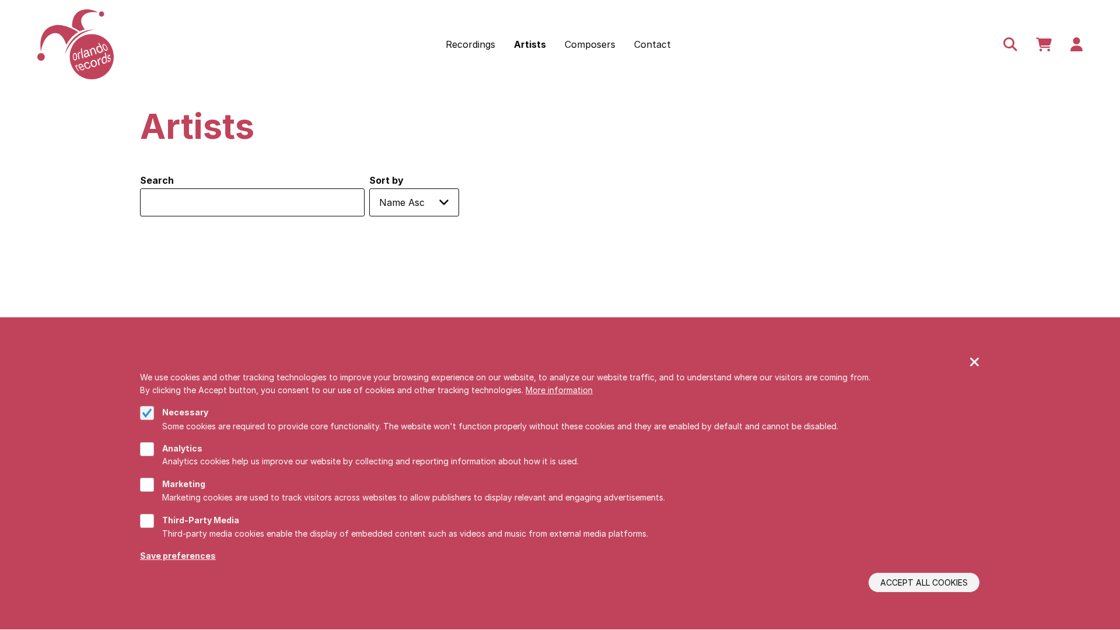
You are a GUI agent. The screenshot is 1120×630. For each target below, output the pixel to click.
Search (157, 180)
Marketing (183, 484)
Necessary (185, 413)
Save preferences (178, 556)
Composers (590, 44)
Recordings (470, 44)
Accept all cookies (924, 582)
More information (559, 390)
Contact (652, 44)
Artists (530, 44)
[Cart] (1044, 44)
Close (975, 363)
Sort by (386, 180)
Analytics (182, 448)
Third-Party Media (200, 520)
